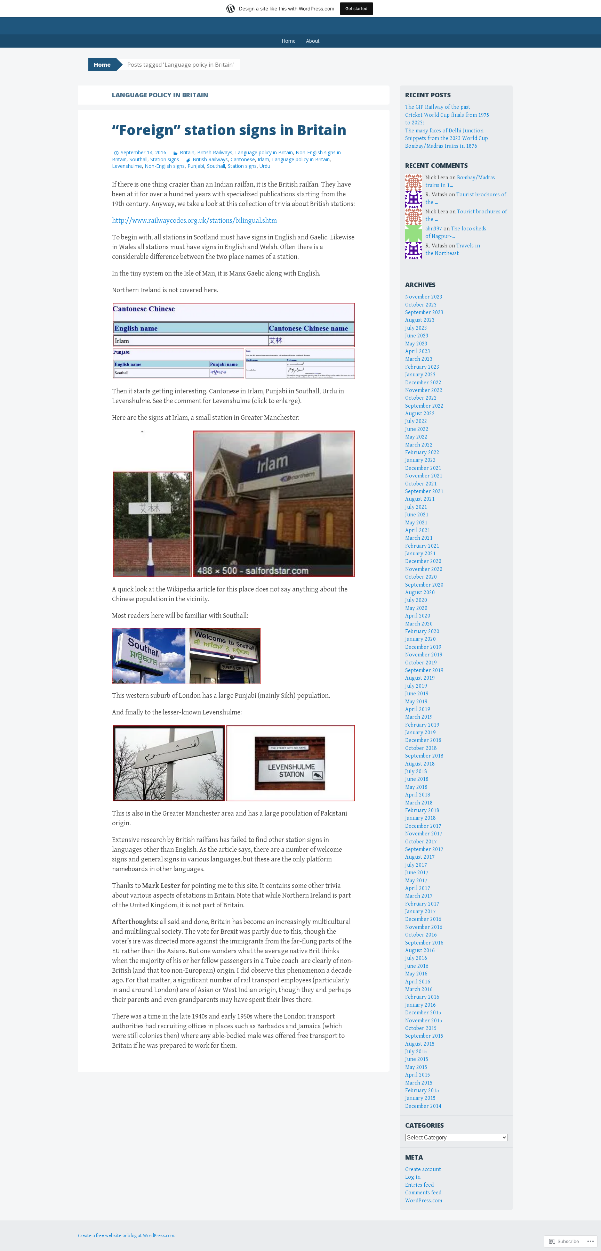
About (313, 41)
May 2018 (416, 787)
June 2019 (416, 693)
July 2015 (416, 1051)
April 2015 (417, 1075)
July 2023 (416, 328)
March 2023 (419, 359)
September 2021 (424, 491)
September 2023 (424, 312)
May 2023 (416, 344)
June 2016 (416, 966)
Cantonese (243, 159)
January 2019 (420, 732)
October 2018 (421, 748)
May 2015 (416, 1067)
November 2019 (423, 655)
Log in (412, 1177)
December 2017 (423, 826)
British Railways (214, 152)
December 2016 (423, 919)
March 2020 (419, 624)
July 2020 (416, 600)
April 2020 (417, 616)
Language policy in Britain (264, 152)
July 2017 (416, 865)
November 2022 (423, 390)
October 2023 (421, 305)
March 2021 (419, 538)
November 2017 (423, 834)
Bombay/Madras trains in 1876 (441, 146)
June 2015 (416, 1059)
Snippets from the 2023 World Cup (446, 138)
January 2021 (420, 553)
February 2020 (422, 631)
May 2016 (416, 974)
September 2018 (424, 756)
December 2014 (423, 1106)
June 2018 (416, 779)
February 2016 (422, 997)
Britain (187, 152)
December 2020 (423, 561)
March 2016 (419, 989)
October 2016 (421, 935)
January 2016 (420, 1005)
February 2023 (422, 367)
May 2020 (416, 608)
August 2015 (420, 1044)
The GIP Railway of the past (437, 107)
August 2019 (420, 678)
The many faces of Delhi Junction (444, 131)
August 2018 (420, 764)
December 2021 (423, 468)
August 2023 (420, 320)
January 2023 (420, 374)
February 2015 (422, 1090)
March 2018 (419, 803)
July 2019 (416, 686)
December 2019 (423, 647)
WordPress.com (423, 1200)
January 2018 (420, 818)
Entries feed (419, 1185)
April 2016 (417, 982)
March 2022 (419, 445)
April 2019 (417, 709)
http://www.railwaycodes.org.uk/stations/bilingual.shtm (194, 221)
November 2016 (423, 927)
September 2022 (424, 406)
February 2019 (422, 725)
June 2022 (416, 429)
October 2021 (421, 484)
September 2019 (424, 670)
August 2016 (420, 950)
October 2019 (421, 663)
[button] (233, 325)
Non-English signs (165, 166)
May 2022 (416, 437)
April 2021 (417, 530)
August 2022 (420, 413)
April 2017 (417, 888)
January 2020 (420, 639)
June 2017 (416, 872)
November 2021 (423, 476)
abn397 (433, 229)
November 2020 (423, 569)
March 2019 (419, 717)
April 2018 (417, 795)
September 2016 (424, 943)
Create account (423, 1169)
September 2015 (424, 1036)
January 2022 (420, 460)
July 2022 (416, 421)
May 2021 (416, 523)
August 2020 (420, 592)
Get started (356, 8)
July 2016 (416, 958)
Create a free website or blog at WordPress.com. (126, 1235)
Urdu (264, 166)
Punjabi (195, 166)
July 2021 (416, 507)
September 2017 (424, 849)
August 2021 (420, 499)
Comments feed (423, 1192)
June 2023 (416, 336)
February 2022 (422, 452)
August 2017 (420, 857)
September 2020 (424, 585)
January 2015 (420, 1098)
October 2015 (421, 1028)
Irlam (263, 159)
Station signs (164, 159)
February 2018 (422, 810)
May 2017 (416, 880)
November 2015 (423, 1020)
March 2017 (419, 896)
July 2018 (416, 771)
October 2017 (421, 842)
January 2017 (420, 911)
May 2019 (416, 701)
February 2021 (422, 546)
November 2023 (423, 297)
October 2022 (421, 398)
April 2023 (417, 351)
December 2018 (423, 740)
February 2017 (422, 904)
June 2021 (416, 515)
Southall (138, 159)
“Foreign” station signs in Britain (229, 129)
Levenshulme (127, 166)
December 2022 (423, 382)
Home (289, 41)
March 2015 (419, 1083)
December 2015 (423, 1012)
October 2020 (421, 577)
